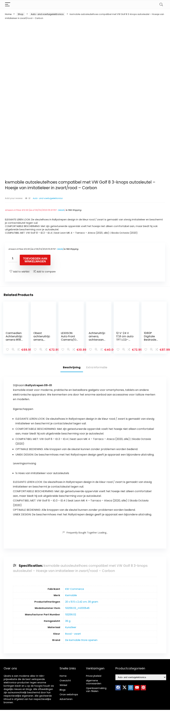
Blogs (63, 689)
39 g (67, 621)
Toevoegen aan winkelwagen (35, 260)
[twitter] (124, 687)
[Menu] (8, 4)
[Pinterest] (143, 687)
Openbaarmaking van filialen (96, 689)
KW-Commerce (74, 589)
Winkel (63, 685)
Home (8, 14)
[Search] (161, 4)
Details (61, 210)
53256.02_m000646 (77, 608)
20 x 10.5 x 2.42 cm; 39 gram (81, 601)
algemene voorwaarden (93, 682)
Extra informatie (96, 367)
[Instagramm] (130, 687)
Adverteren (66, 699)
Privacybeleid (93, 676)
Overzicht (65, 680)
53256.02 (70, 614)
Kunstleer (70, 627)
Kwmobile (71, 595)
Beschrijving (72, 367)
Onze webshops (69, 694)
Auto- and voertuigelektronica (47, 14)
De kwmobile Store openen (81, 640)
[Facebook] (118, 687)
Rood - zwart (73, 633)
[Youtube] (137, 687)
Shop (20, 14)
